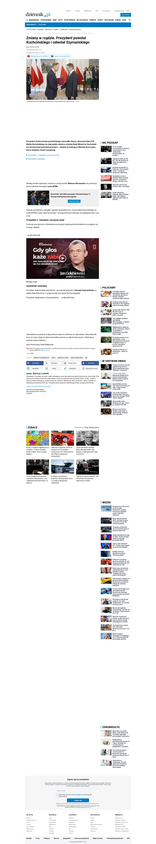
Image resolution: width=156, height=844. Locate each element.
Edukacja (71, 822)
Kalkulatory (119, 815)
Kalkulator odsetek (120, 826)
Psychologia (93, 829)
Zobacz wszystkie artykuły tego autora (38, 386)
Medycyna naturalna (96, 824)
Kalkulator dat (119, 818)
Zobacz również (74, 201)
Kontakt (29, 838)
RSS (128, 838)
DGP (97, 11)
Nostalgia (40, 29)
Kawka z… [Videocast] (61, 29)
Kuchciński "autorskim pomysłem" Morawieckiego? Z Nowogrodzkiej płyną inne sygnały (70, 195)
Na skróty (29, 815)
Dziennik (28, 33)
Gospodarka (52, 822)
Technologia (52, 820)
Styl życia (93, 831)
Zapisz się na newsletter (62, 56)
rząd (53, 358)
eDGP (28, 822)
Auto (50, 818)
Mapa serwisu (98, 838)
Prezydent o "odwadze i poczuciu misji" (43, 155)
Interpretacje (30, 829)
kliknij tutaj (88, 807)
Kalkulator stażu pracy (121, 822)
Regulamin (66, 838)
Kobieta (71, 818)
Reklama (47, 838)
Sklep (128, 11)
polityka (50, 33)
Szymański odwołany (36, 159)
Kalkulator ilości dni (120, 820)
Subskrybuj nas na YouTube (39, 56)
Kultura (71, 833)
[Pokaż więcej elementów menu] (129, 20)
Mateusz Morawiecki (41, 358)
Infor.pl (28, 818)
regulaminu (79, 794)
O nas (38, 838)
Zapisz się (78, 800)
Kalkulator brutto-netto (121, 829)
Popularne (78, 427)
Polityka (42, 24)
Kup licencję (46, 350)
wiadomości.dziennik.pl (39, 33)
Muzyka (71, 831)
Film (70, 829)
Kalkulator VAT (119, 824)
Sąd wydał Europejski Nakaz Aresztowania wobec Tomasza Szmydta (36, 391)
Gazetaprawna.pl (31, 820)
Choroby (92, 826)
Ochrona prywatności (81, 838)
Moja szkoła (72, 824)
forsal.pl (77, 11)
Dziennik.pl (52, 815)
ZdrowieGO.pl (106, 11)
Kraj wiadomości (92, 427)
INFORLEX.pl (87, 11)
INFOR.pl (68, 11)
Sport (50, 826)
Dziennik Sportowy (75, 29)
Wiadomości (31, 24)
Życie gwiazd (72, 826)
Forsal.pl (28, 824)
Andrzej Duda (63, 358)
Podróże (51, 831)
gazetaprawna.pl (119, 11)
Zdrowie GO (48, 29)
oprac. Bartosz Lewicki (32, 47)
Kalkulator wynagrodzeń (122, 831)
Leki (91, 822)
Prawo (92, 818)
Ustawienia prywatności (115, 838)
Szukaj (127, 15)
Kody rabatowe (73, 820)
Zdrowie (51, 829)
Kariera (56, 838)
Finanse (92, 820)
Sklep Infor (29, 831)
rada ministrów (77, 358)
